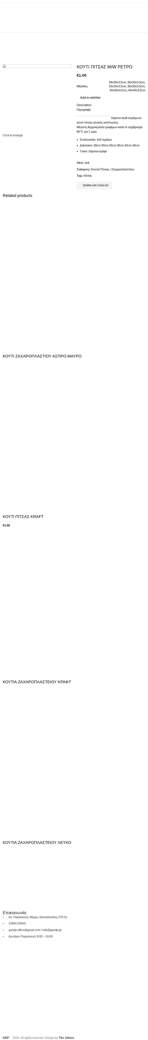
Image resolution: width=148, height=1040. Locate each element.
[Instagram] (16, 946)
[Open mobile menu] (4, 17)
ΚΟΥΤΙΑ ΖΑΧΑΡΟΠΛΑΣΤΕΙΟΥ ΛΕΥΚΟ (37, 842)
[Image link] (74, 865)
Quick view (7, 349)
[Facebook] (7, 946)
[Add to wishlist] (16, 349)
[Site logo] (74, 17)
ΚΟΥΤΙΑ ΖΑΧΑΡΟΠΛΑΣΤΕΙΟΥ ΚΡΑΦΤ (37, 682)
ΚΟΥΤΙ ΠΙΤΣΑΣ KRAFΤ (23, 516)
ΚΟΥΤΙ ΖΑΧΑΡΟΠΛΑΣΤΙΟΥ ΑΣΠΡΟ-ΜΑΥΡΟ (42, 356)
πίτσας (87, 175)
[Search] (137, 17)
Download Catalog (95, 185)
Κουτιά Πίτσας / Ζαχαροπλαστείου (112, 169)
